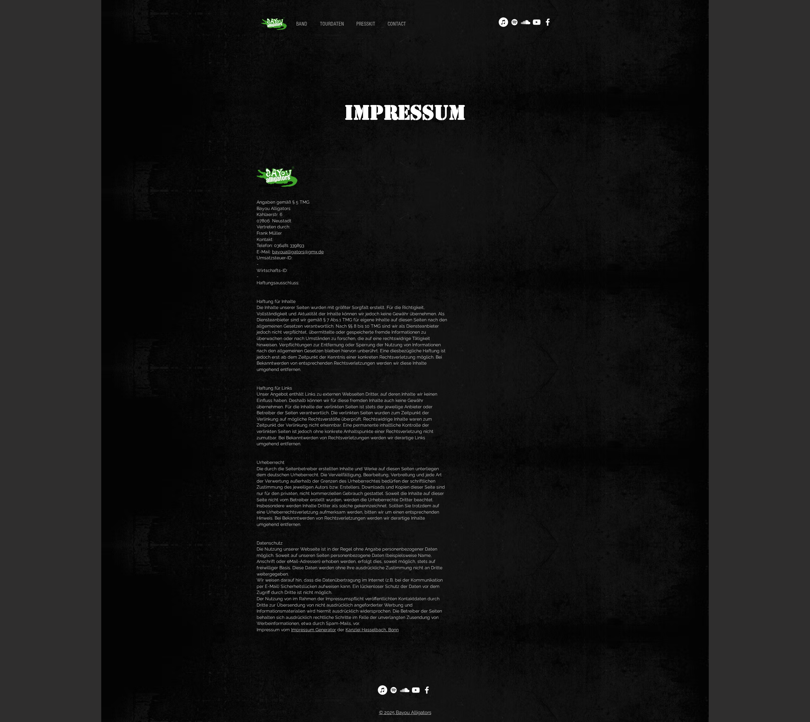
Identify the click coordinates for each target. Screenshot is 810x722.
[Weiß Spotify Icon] (514, 22)
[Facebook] (547, 22)
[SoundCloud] (525, 22)
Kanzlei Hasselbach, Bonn (372, 629)
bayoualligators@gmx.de (298, 251)
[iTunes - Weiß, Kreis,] (503, 22)
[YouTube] (536, 22)
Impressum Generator (313, 629)
